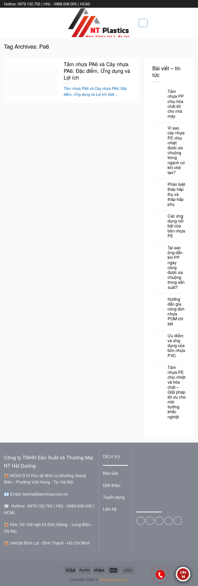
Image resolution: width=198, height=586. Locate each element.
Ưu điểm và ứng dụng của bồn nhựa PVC (176, 345)
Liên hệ (110, 509)
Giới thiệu (111, 485)
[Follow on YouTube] (178, 520)
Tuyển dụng (114, 497)
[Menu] (7, 22)
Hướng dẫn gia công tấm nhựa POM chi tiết (176, 311)
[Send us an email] (159, 520)
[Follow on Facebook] (140, 520)
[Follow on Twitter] (150, 520)
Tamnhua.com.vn (113, 579)
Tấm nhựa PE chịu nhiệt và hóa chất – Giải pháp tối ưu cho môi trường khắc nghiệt (177, 392)
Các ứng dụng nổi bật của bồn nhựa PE (176, 225)
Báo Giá (110, 473)
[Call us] (168, 520)
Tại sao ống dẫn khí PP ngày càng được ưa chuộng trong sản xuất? (176, 267)
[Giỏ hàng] (143, 23)
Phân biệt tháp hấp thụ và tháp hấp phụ (176, 194)
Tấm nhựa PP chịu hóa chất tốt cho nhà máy (176, 103)
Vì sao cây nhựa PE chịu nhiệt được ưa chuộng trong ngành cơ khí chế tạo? (176, 150)
